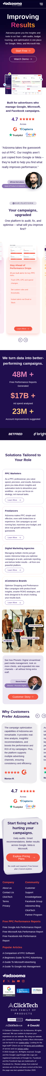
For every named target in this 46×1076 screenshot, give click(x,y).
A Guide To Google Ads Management (21, 966)
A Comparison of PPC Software (19, 953)
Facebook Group (33, 901)
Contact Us (8, 892)
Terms (6, 901)
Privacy (6, 906)
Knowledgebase (33, 897)
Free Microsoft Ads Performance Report (23, 931)
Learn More (22, 329)
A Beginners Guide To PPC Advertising (22, 957)
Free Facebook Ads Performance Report (19, 938)
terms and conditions (35, 1046)
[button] (20, 339)
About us (7, 888)
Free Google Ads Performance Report (22, 927)
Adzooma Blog (32, 906)
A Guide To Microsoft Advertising (19, 962)
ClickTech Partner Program (33, 912)
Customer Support (30, 890)
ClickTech (7, 897)
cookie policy (24, 1043)
